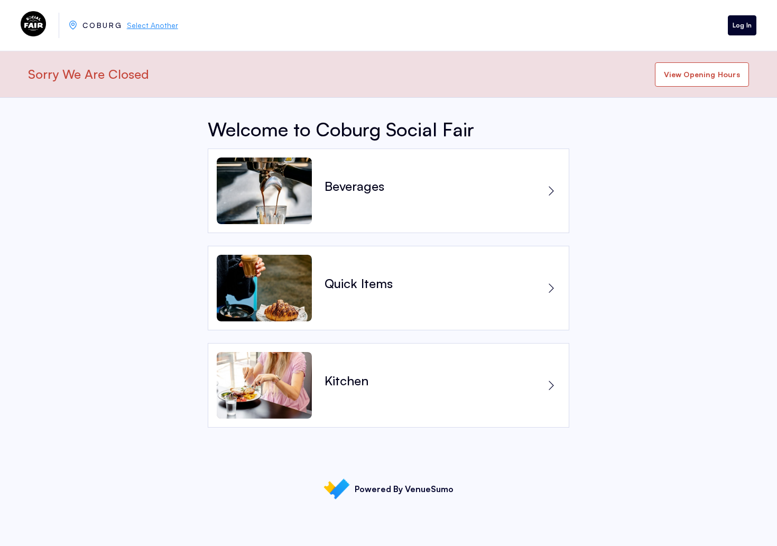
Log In (742, 25)
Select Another (152, 25)
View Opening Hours (702, 74)
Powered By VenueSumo (404, 489)
